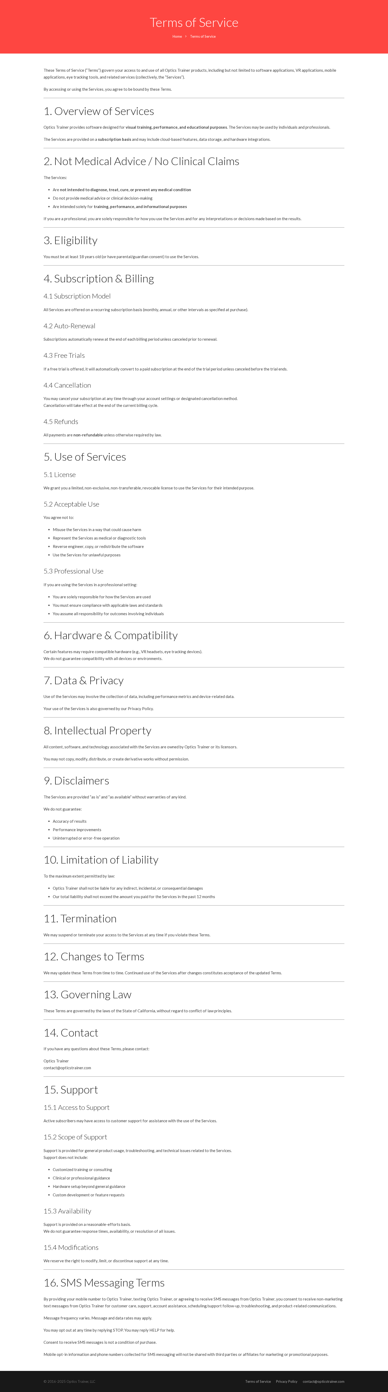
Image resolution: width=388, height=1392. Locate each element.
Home (177, 36)
